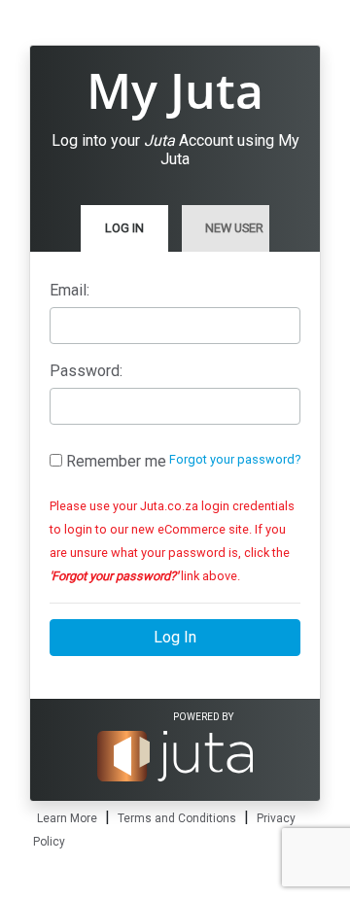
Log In (124, 228)
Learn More (67, 818)
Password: (86, 371)
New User (234, 228)
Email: (69, 290)
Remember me (114, 461)
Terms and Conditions (177, 818)
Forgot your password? (234, 459)
